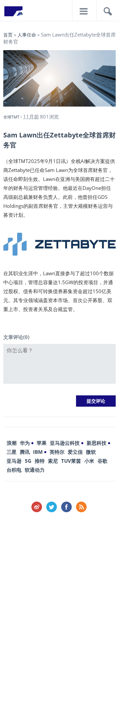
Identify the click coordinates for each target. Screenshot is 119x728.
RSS (81, 507)
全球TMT (11, 117)
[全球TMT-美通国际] (13, 13)
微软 (91, 451)
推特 (40, 460)
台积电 (14, 469)
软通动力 (35, 469)
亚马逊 (14, 460)
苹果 (42, 443)
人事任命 (27, 35)
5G (28, 460)
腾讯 (25, 451)
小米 (89, 460)
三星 (12, 451)
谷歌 (102, 460)
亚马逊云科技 (65, 443)
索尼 (53, 460)
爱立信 (75, 451)
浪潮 (12, 443)
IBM (38, 451)
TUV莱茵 (71, 460)
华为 (25, 443)
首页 (8, 35)
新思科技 (96, 443)
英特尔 (57, 451)
